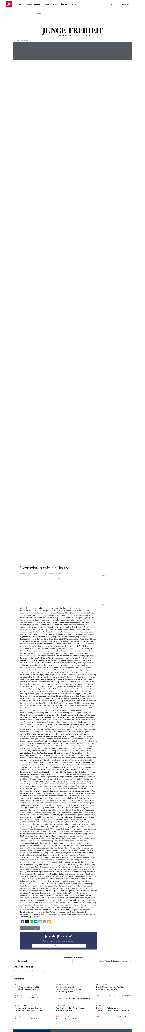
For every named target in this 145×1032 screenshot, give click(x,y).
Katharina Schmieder (21, 996)
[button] (111, 4)
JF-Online (58, 998)
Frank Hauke (59, 1017)
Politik (19, 4)
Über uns (64, 4)
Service (74, 4)
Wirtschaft (28, 4)
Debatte (37, 4)
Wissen (46, 4)
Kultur (55, 4)
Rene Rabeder (19, 1017)
